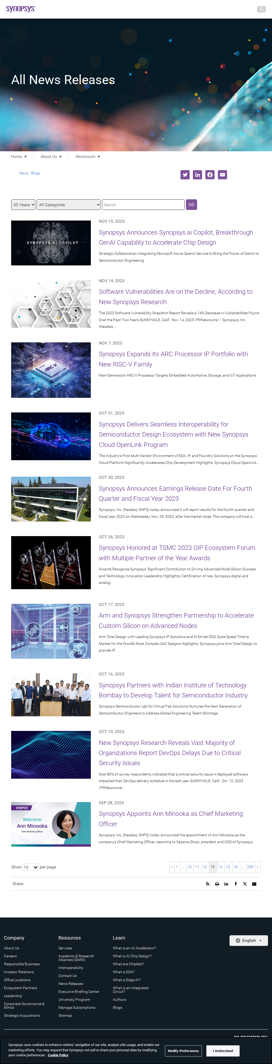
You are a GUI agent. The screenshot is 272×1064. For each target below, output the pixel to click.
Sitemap (65, 1015)
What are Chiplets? (128, 964)
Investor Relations (19, 972)
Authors (119, 999)
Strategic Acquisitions (22, 1015)
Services (65, 948)
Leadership (13, 996)
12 (205, 867)
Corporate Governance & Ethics (24, 1006)
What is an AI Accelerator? (134, 948)
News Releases (70, 983)
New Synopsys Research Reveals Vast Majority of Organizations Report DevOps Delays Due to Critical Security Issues (170, 753)
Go (191, 204)
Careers (10, 956)
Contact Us (67, 975)
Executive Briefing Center (78, 991)
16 (235, 867)
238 (250, 867)
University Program (74, 999)
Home (16, 156)
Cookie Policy (58, 1055)
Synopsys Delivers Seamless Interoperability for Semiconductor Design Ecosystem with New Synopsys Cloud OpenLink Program (173, 435)
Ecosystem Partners (20, 988)
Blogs (35, 173)
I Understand (223, 1051)
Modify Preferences (183, 1051)
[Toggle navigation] (261, 9)
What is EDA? (124, 972)
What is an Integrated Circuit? (130, 990)
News (23, 173)
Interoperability (70, 968)
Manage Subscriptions (76, 1007)
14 (220, 867)
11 (197, 867)
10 (189, 867)
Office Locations (17, 980)
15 (228, 867)
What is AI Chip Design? (132, 956)
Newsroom (85, 156)
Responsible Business (22, 964)
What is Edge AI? (126, 980)
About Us (49, 156)
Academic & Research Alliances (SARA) (76, 958)
